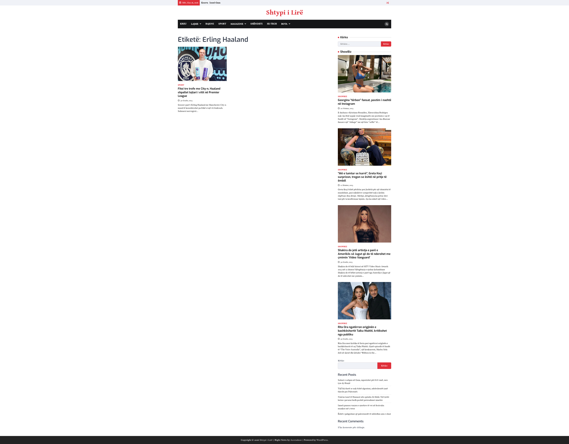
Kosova (204, 2)
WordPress (322, 440)
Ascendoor (296, 440)
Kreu (183, 23)
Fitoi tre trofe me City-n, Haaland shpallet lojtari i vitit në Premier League (199, 92)
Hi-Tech (272, 23)
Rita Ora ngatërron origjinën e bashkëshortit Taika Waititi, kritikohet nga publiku (362, 330)
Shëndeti (256, 23)
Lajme (194, 24)
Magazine (237, 24)
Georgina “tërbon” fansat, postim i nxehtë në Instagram (364, 102)
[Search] (387, 24)
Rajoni (210, 23)
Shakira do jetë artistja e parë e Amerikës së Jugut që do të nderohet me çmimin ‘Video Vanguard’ (364, 253)
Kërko (341, 360)
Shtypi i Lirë (284, 12)
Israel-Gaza (215, 2)
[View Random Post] (387, 2)
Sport (222, 23)
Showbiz (342, 96)
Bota (284, 24)
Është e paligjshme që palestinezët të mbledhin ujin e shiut (364, 414)
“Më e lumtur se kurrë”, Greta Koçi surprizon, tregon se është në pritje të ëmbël (362, 177)
